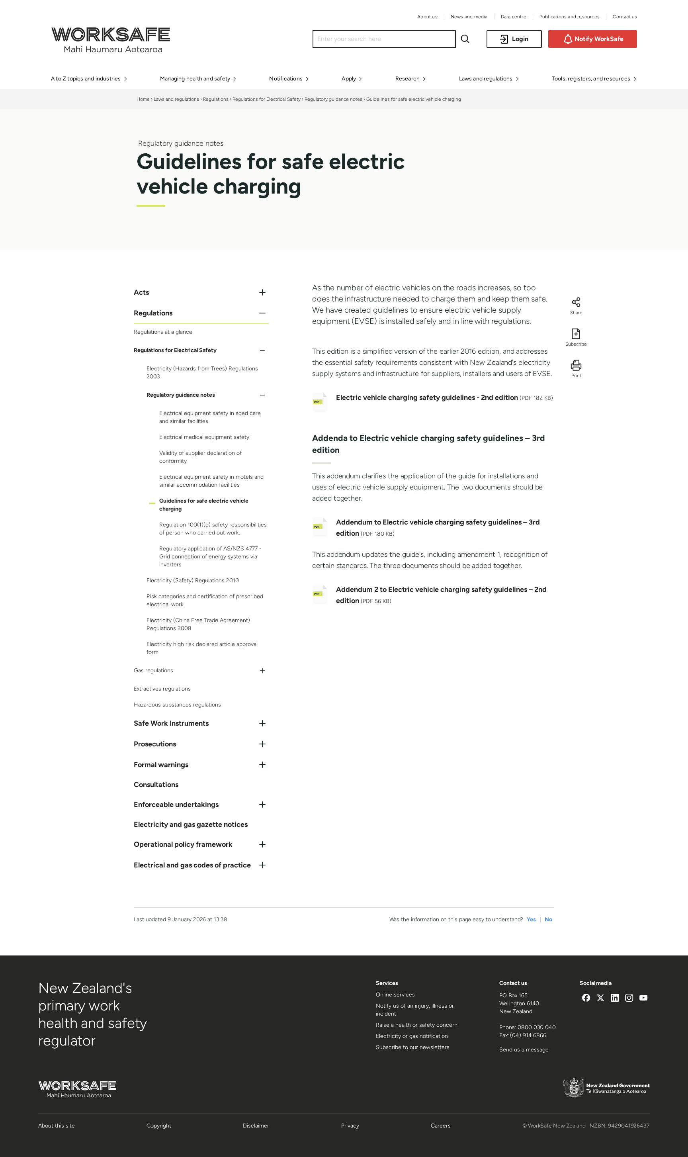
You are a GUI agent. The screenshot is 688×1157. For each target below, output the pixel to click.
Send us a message (524, 1049)
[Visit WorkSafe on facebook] (586, 998)
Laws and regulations (176, 99)
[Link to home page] (110, 50)
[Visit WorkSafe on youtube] (643, 998)
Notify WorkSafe (599, 39)
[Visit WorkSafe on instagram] (629, 998)
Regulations (216, 99)
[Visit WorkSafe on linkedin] (614, 998)
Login (520, 39)
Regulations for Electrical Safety (267, 99)
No (548, 919)
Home (143, 99)
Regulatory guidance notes (333, 99)
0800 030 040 (537, 1027)
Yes (531, 919)
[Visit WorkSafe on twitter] (600, 998)
